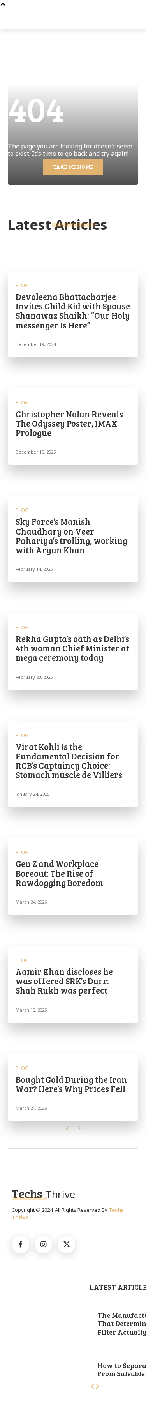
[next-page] (79, 1128)
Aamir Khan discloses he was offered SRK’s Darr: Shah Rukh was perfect (64, 981)
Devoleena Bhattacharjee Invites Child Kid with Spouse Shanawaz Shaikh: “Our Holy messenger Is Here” (73, 311)
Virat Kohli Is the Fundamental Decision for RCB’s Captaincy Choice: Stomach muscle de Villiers (69, 761)
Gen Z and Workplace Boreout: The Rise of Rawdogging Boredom (59, 873)
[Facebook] (20, 1244)
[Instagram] (43, 1244)
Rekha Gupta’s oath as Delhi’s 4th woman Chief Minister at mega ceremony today (72, 648)
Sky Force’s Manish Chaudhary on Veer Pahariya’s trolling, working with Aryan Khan (71, 535)
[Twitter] (66, 1244)
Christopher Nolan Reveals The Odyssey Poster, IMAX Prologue (69, 423)
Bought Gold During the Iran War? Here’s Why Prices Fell (71, 1083)
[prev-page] (66, 1128)
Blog (22, 285)
